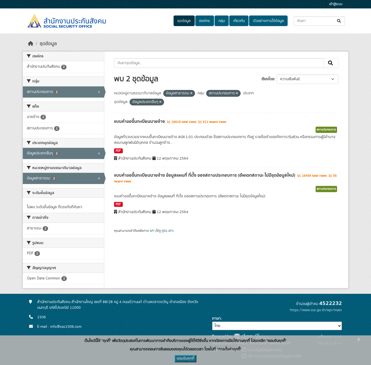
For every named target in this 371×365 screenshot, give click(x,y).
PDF (118, 151)
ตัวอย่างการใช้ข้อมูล (268, 21)
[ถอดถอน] (191, 93)
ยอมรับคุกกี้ (185, 358)
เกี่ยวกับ (239, 21)
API (152, 230)
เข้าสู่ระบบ (335, 4)
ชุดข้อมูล (184, 21)
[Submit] (339, 21)
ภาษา (216, 318)
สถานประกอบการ (326, 130)
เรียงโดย (268, 79)
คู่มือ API (167, 230)
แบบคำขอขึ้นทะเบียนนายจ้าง (140, 121)
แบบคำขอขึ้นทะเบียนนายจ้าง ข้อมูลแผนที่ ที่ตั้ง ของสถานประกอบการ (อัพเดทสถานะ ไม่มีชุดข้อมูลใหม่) (205, 175)
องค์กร (204, 21)
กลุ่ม (221, 21)
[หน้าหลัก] (30, 43)
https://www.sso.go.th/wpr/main (316, 310)
